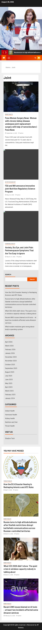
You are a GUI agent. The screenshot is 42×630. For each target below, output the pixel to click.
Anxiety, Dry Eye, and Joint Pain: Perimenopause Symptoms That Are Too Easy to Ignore (19, 250)
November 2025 (11, 361)
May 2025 (8, 383)
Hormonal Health (10, 243)
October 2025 (10, 365)
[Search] (35, 58)
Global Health (10, 411)
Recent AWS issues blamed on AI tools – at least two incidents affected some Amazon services (20, 320)
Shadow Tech (10, 438)
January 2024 (10, 398)
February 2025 (10, 395)
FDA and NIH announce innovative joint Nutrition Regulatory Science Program (20, 188)
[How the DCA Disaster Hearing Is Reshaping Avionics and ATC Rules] (21, 467)
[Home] (4, 57)
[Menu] (9, 57)
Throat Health (10, 426)
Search (8, 274)
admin (21, 133)
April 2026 (8, 342)
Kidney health (9, 114)
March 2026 (9, 346)
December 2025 (11, 357)
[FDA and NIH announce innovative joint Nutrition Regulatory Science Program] (21, 164)
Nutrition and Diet (10, 182)
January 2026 (10, 353)
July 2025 (8, 376)
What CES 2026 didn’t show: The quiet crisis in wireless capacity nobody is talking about (20, 569)
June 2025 (9, 379)
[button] (9, 57)
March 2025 (9, 391)
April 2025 (8, 387)
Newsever (30, 625)
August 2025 (9, 372)
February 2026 (10, 349)
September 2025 (11, 368)
